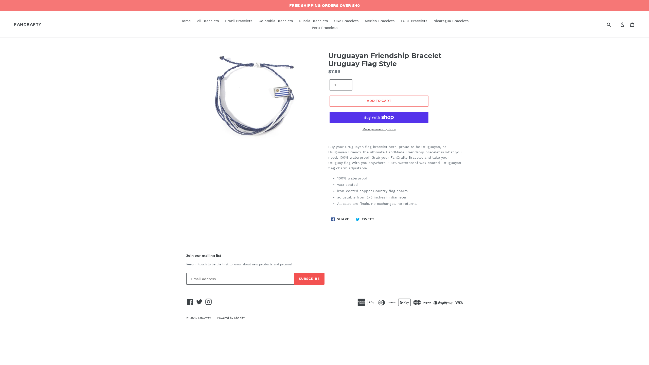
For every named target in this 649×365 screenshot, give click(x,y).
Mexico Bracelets (379, 21)
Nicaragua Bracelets (451, 21)
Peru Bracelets (324, 28)
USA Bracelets (346, 21)
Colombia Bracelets (276, 21)
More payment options (379, 129)
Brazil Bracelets (238, 21)
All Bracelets (208, 21)
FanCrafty (28, 24)
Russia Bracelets (313, 21)
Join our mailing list (203, 256)
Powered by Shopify (231, 318)
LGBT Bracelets (414, 21)
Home (186, 21)
